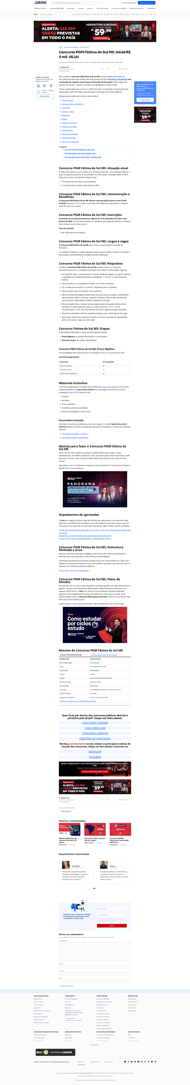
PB (118, 14)
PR (127, 14)
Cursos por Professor (103, 1022)
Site (60, 978)
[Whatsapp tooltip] (145, 1062)
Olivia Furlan (63, 845)
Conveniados (38, 1013)
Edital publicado (95, 659)
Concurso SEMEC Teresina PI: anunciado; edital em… (119, 840)
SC (145, 14)
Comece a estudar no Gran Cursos (95, 771)
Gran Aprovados (102, 8)
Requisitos (66, 115)
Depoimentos (67, 130)
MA (102, 14)
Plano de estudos (69, 138)
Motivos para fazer (69, 126)
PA (115, 14)
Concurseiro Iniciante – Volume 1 (75, 434)
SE (148, 14)
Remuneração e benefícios (72, 104)
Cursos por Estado (102, 1019)
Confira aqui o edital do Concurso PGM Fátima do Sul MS (78, 701)
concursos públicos (110, 387)
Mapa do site (109, 1062)
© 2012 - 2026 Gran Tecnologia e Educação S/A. (51, 1062)
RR (139, 14)
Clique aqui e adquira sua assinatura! (74, 570)
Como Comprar (39, 1005)
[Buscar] (53, 3)
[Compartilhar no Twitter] (122, 69)
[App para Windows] (125, 1062)
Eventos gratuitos (129, 3)
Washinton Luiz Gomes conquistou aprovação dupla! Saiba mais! (85, 536)
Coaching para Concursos (104, 1002)
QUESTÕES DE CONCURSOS (95, 738)
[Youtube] (138, 1062)
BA (86, 14)
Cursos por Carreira (102, 1016)
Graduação (100, 1008)
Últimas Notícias (40, 8)
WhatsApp (69, 1005)
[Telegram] (155, 1062)
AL (76, 14)
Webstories (151, 8)
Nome (61, 964)
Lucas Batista (113, 845)
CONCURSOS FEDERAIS (95, 722)
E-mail (61, 971)
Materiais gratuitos (136, 8)
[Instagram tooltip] (142, 1062)
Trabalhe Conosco (39, 1019)
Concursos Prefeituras (71, 47)
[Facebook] (149, 1062)
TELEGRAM (95, 757)
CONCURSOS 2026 (95, 728)
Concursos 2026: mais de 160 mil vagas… (94, 839)
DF (92, 14)
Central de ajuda (71, 999)
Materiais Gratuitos (69, 123)
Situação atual (67, 100)
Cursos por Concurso (103, 1013)
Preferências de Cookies (41, 1022)
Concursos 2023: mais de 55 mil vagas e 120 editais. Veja (83, 157)
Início (60, 47)
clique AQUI (73, 392)
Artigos (89, 8)
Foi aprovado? (74, 1019)
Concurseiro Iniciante (118, 8)
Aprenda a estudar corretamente (75, 437)
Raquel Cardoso (89, 843)
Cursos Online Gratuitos (104, 1028)
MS (108, 14)
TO (155, 14)
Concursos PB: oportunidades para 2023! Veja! (80, 150)
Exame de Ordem (101, 1005)
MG (105, 14)
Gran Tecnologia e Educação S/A (82, 1073)
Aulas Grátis (132, 1008)
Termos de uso (95, 1062)
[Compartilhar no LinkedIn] (124, 69)
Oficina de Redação (102, 1025)
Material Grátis (132, 1002)
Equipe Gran (65, 67)
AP (83, 14)
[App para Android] (135, 1062)
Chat (68, 1002)
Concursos (70, 8)
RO (136, 14)
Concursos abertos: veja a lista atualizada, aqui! (80, 153)
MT (112, 14)
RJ (130, 14)
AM (79, 14)
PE (121, 14)
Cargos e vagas (68, 111)
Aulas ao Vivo (132, 1005)
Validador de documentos (42, 1011)
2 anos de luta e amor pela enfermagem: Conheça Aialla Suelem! (85, 538)
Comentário (63, 941)
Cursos (80, 8)
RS (142, 14)
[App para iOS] (132, 1062)
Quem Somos (38, 999)
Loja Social (37, 1008)
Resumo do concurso (70, 141)
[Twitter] (152, 1062)
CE (89, 14)
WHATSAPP (95, 751)
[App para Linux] (128, 1062)
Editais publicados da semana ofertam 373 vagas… (68, 840)
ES (95, 14)
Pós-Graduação (101, 1011)
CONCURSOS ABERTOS (95, 733)
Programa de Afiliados (41, 1016)
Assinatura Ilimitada (146, 3)
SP (151, 14)
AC (73, 14)
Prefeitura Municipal (118, 79)
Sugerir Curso (132, 1011)
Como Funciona (39, 1002)
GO (98, 14)
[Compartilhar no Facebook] (119, 69)
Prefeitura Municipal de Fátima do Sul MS (104, 655)
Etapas (64, 119)
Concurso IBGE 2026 (56, 8)
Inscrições (66, 108)
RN (133, 14)
